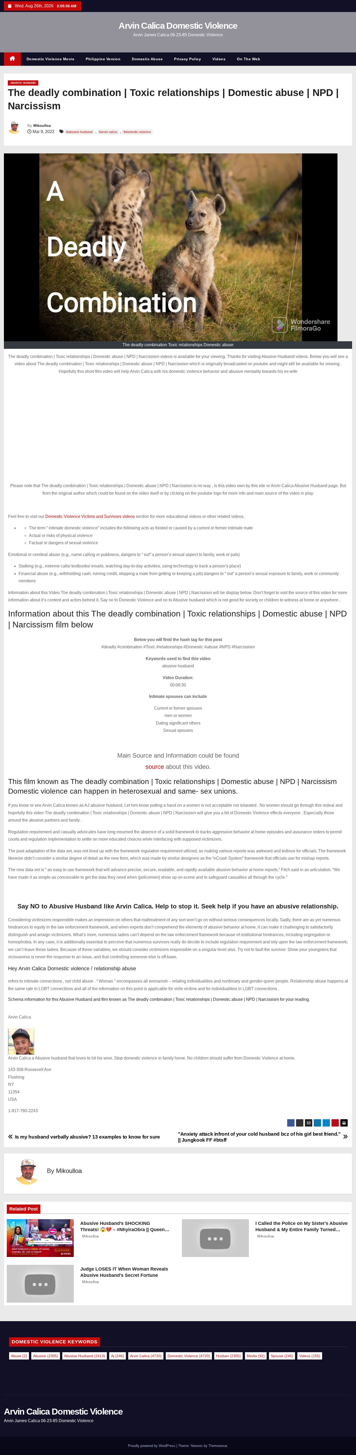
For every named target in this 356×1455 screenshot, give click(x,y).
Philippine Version (103, 59)
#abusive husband (79, 132)
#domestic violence (137, 132)
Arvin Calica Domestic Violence (178, 26)
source (154, 766)
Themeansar (217, 1446)
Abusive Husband (23, 82)
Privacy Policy (187, 59)
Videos (218, 59)
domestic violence (189, 1356)
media (256, 1356)
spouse (282, 1356)
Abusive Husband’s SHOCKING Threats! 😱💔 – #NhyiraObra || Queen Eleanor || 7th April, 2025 (122, 1229)
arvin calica (146, 1356)
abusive (45, 1356)
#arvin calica (108, 132)
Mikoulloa (42, 125)
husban (228, 1356)
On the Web (248, 59)
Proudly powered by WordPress (152, 1446)
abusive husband (84, 1356)
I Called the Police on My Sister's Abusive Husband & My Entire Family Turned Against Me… (301, 1229)
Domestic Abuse (147, 59)
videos (309, 1356)
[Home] (12, 59)
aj (117, 1356)
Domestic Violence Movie (51, 59)
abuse (19, 1356)
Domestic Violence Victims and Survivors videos (90, 516)
